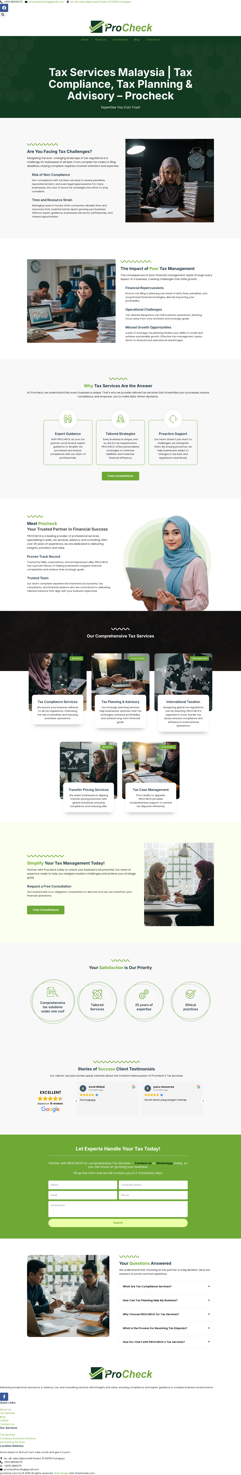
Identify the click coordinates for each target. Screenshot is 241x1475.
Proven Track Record (43, 557)
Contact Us (153, 39)
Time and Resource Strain (52, 200)
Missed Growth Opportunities (148, 327)
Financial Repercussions (144, 288)
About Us (100, 39)
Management (199, 658)
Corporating (137, 658)
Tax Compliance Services (58, 702)
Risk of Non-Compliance (51, 175)
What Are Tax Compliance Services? (147, 1286)
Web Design (61, 1473)
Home (84, 39)
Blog (137, 39)
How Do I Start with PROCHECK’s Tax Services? (154, 1342)
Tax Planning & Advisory (120, 702)
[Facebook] (4, 8)
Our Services (120, 39)
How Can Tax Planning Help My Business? (150, 1300)
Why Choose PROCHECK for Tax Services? (151, 1314)
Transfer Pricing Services (89, 790)
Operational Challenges (143, 309)
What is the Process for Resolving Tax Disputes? (155, 1328)
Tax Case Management (151, 790)
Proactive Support (173, 434)
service (79, 1100)
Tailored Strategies (120, 434)
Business (76, 658)
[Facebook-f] (4, 1397)
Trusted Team (38, 578)
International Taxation (183, 702)
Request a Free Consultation (49, 886)
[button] (2, 14)
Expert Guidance (68, 434)
